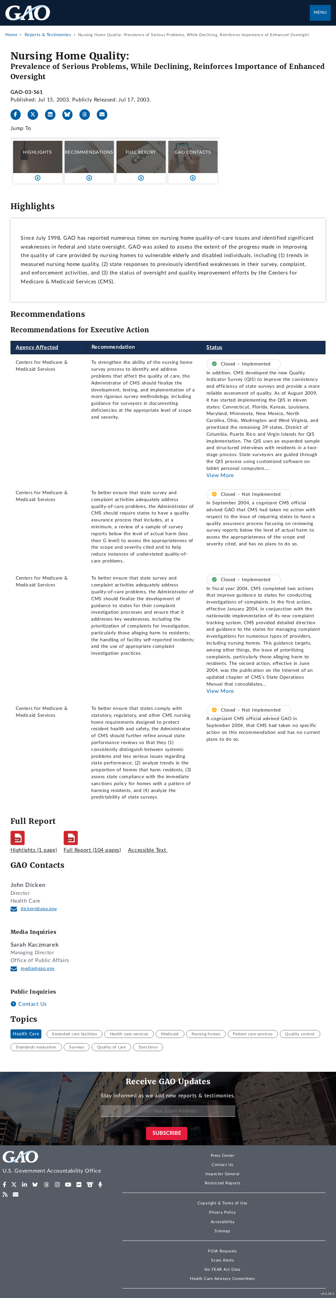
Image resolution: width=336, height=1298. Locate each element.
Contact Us (32, 1004)
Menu (320, 13)
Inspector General (222, 1174)
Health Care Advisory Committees (222, 1279)
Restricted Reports (222, 1183)
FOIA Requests (222, 1251)
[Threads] (87, 114)
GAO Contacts (193, 152)
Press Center (223, 1155)
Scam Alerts (222, 1260)
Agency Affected (37, 347)
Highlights (37, 152)
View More (220, 475)
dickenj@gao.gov (39, 909)
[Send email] (105, 114)
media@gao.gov (38, 968)
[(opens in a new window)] (4, 1185)
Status (214, 347)
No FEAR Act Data (222, 1269)
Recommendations (89, 152)
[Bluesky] (70, 114)
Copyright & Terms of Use (222, 1203)
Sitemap (222, 1231)
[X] (35, 114)
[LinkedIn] (53, 114)
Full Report (141, 152)
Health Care (26, 1034)
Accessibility (223, 1222)
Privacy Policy (222, 1212)
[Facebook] (18, 114)
